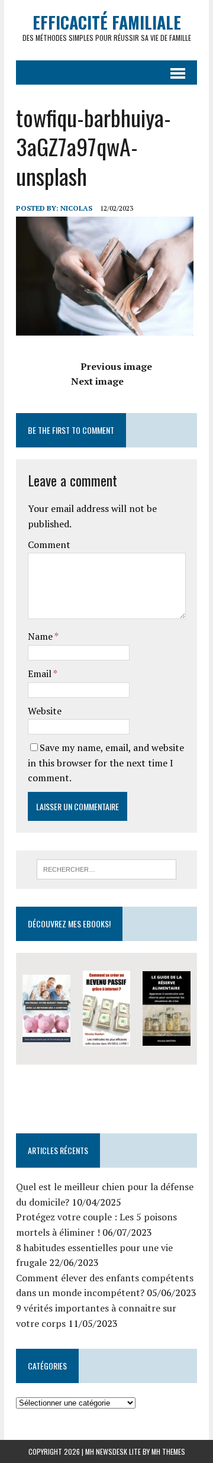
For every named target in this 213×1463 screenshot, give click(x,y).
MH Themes (168, 1451)
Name (41, 636)
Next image (97, 381)
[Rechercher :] (107, 868)
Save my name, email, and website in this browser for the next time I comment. (106, 762)
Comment (49, 544)
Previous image (116, 366)
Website (45, 710)
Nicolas (76, 208)
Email (40, 673)
